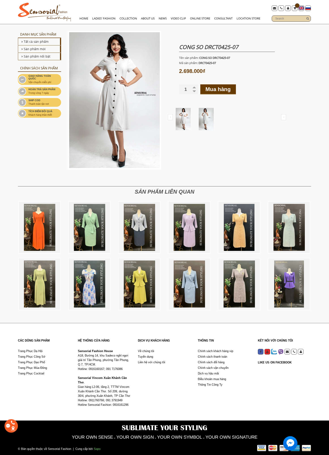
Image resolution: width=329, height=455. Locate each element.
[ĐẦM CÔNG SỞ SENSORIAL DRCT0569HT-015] (139, 284)
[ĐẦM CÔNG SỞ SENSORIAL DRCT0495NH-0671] (189, 284)
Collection (128, 18)
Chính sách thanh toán (212, 356)
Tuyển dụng (145, 356)
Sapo (97, 449)
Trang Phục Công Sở (31, 356)
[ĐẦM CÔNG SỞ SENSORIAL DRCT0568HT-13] (189, 227)
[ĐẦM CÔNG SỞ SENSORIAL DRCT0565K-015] (289, 227)
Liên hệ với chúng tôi (151, 362)
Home (83, 18)
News (163, 18)
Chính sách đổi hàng (211, 362)
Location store (248, 18)
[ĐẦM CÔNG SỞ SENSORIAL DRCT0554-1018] (39, 227)
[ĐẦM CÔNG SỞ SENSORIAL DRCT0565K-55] (239, 227)
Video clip (178, 18)
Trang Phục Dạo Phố (31, 362)
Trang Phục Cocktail (31, 373)
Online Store (200, 18)
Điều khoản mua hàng (212, 379)
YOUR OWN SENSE (92, 437)
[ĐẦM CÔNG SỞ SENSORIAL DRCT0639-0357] (39, 284)
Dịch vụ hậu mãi (208, 373)
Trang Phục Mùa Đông (32, 368)
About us (148, 18)
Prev (170, 117)
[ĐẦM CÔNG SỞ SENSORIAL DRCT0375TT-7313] (89, 284)
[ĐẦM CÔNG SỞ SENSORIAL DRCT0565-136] (239, 284)
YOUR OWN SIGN (135, 437)
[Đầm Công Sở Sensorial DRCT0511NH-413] (289, 284)
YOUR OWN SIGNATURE (231, 437)
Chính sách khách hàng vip (215, 351)
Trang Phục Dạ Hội (30, 351)
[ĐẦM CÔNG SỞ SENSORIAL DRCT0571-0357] (89, 227)
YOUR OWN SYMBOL (179, 437)
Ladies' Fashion (103, 18)
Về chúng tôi (146, 351)
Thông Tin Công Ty (210, 384)
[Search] (307, 18)
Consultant (223, 18)
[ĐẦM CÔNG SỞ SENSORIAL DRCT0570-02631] (139, 227)
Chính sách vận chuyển (213, 368)
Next (283, 117)
